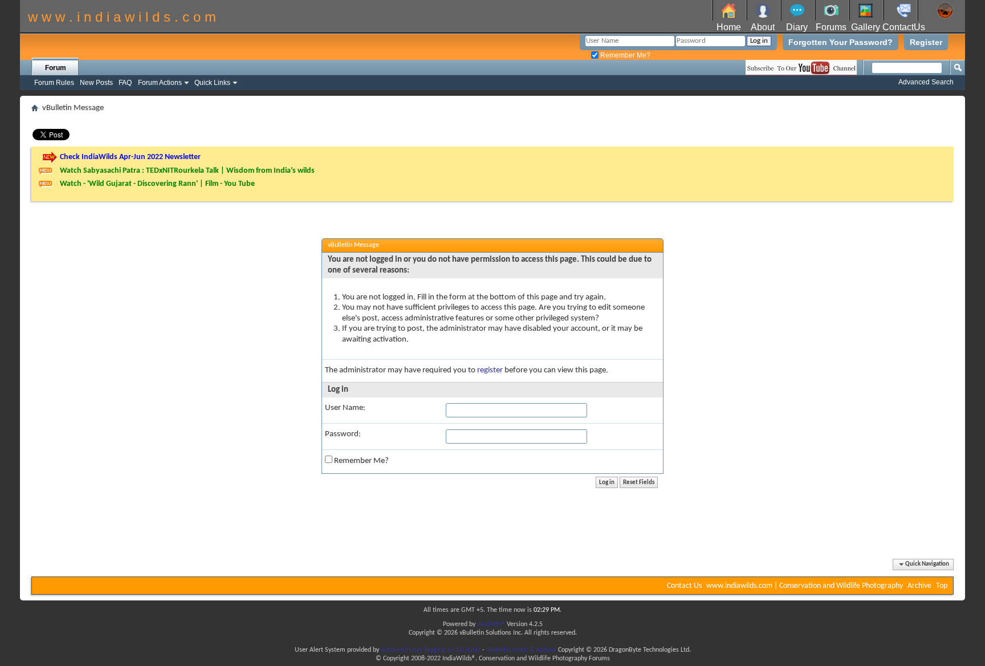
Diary (797, 27)
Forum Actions (160, 83)
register (490, 370)
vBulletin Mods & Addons (521, 650)
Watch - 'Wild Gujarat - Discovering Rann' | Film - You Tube (157, 184)
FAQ (125, 83)
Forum (55, 68)
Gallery (865, 27)
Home (729, 27)
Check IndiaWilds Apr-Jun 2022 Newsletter (130, 157)
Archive (919, 586)
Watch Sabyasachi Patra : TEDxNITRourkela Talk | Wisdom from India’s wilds (187, 170)
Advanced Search (926, 82)
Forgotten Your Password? (840, 42)
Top (941, 586)
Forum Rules (54, 83)
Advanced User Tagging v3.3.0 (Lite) (431, 650)
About (763, 27)
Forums (831, 27)
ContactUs (903, 27)
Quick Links (212, 83)
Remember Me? (624, 55)
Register (926, 42)
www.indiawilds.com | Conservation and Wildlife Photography (804, 586)
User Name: (345, 408)
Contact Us (684, 586)
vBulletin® (491, 624)
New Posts (96, 83)
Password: (343, 434)
